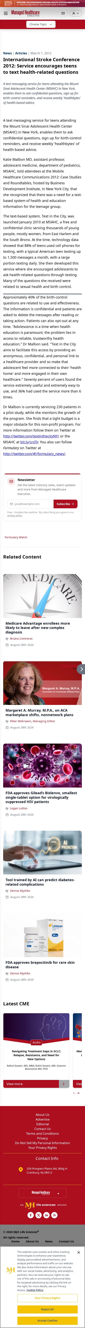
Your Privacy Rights (42, 1147)
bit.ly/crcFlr (29, 442)
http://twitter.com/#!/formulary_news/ (34, 453)
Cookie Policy (34, 1290)
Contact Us (42, 1129)
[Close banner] (80, 5)
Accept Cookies (47, 1320)
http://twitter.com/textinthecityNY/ (31, 436)
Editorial (42, 1124)
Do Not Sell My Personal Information (42, 1143)
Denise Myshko (20, 891)
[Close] (78, 1252)
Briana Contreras (21, 638)
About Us (42, 1115)
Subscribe (63, 504)
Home (15, 1241)
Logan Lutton (18, 808)
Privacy (42, 1138)
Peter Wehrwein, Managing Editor (32, 721)
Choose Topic (38, 24)
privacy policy (14, 515)
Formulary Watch (16, 537)
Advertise (43, 1119)
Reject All (47, 1309)
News (49, 1241)
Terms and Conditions (42, 1133)
